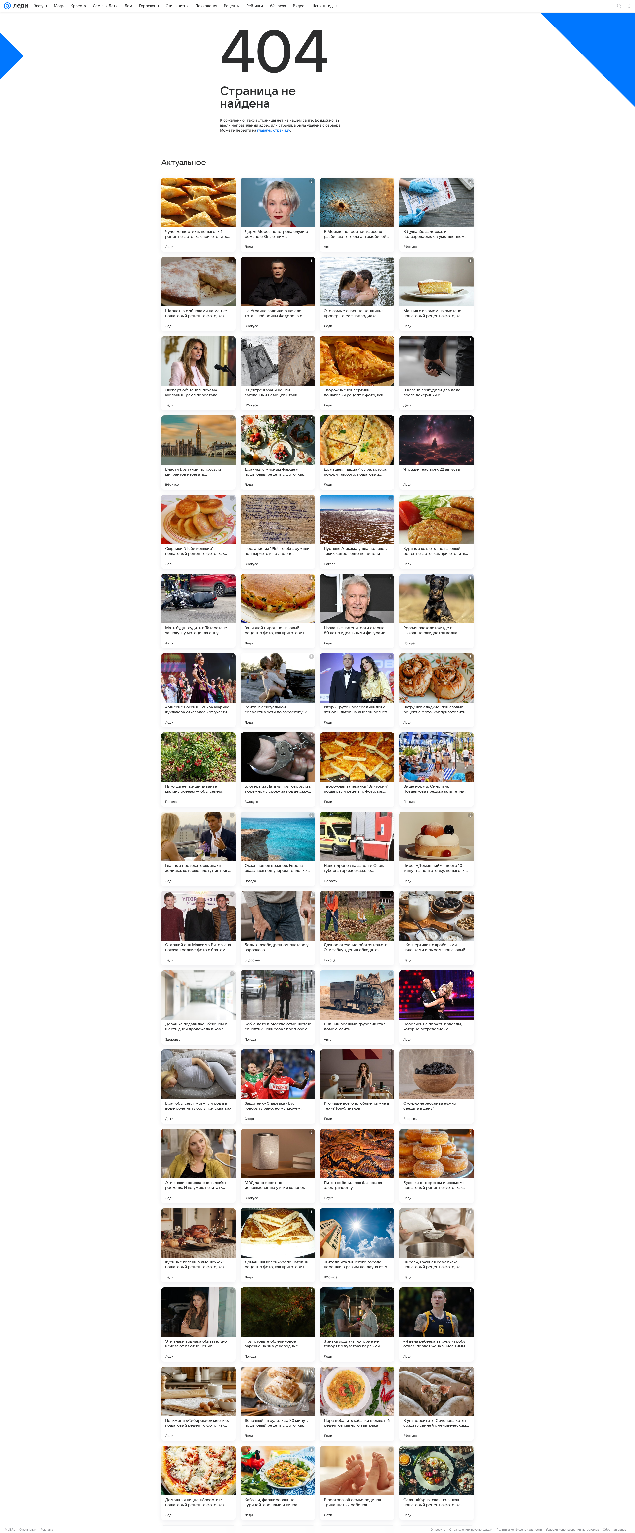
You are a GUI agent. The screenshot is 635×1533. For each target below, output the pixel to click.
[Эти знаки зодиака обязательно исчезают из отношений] (198, 1324)
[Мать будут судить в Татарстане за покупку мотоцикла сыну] (198, 611)
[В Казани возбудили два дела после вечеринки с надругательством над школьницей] (436, 373)
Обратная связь (614, 1529)
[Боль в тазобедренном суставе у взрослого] (278, 928)
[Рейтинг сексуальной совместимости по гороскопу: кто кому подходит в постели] (278, 690)
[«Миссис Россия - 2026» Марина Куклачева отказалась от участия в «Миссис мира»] (198, 690)
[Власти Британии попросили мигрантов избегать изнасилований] (198, 452)
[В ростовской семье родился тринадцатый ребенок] (357, 1483)
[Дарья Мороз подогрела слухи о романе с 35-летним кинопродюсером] (278, 215)
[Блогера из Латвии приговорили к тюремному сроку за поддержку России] (278, 769)
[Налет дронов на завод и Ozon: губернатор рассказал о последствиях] (357, 849)
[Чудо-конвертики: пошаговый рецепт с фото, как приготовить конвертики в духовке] (198, 215)
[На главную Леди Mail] (19, 6)
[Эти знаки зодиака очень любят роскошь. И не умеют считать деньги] (198, 1166)
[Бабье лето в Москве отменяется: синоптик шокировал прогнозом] (278, 1007)
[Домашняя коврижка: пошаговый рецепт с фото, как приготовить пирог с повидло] (278, 1245)
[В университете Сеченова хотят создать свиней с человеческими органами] (436, 1404)
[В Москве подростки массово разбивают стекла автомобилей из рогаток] (357, 215)
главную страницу (273, 130)
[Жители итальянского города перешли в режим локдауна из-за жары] (357, 1245)
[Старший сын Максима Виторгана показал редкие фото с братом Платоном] (198, 928)
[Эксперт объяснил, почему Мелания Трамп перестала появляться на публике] (198, 373)
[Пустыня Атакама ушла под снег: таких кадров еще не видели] (357, 532)
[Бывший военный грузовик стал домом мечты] (357, 1007)
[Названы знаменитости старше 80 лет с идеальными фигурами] (357, 611)
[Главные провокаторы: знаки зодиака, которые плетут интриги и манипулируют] (198, 849)
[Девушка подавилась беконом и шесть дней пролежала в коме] (198, 1007)
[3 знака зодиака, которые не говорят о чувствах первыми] (357, 1324)
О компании (27, 1529)
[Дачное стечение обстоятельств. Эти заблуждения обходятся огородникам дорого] (357, 928)
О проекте (438, 1529)
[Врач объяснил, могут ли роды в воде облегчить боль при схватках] (198, 1086)
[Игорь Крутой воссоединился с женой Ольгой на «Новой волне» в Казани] (357, 690)
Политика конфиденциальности (519, 1529)
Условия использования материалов (572, 1529)
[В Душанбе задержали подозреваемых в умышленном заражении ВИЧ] (436, 215)
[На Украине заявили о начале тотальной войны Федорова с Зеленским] (278, 294)
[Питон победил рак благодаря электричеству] (357, 1166)
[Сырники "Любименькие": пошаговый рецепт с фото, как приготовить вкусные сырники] (198, 532)
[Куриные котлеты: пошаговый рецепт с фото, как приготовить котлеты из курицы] (436, 532)
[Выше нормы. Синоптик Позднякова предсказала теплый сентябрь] (436, 769)
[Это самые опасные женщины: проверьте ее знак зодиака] (357, 294)
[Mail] (7, 6)
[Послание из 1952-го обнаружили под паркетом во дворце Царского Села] (278, 532)
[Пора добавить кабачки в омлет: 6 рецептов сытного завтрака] (357, 1404)
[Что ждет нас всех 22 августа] (436, 452)
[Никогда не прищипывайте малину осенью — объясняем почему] (198, 769)
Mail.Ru (10, 1529)
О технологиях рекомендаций (470, 1529)
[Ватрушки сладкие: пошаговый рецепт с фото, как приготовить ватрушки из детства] (436, 690)
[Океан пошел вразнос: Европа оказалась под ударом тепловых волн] (278, 849)
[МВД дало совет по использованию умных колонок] (278, 1166)
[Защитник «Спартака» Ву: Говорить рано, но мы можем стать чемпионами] (278, 1086)
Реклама (46, 1529)
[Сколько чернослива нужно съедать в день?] (436, 1086)
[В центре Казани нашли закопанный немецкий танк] (278, 373)
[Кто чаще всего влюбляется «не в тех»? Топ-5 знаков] (357, 1086)
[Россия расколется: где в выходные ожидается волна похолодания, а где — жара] (436, 611)
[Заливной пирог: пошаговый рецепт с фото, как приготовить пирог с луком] (278, 611)
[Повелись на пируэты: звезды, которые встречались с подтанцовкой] (436, 1007)
